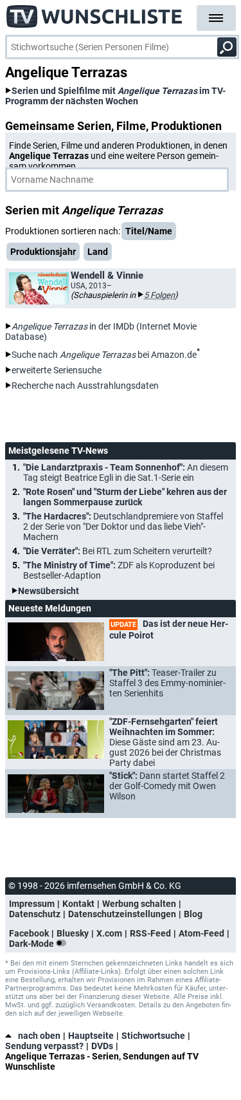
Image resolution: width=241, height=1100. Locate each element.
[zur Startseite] (95, 13)
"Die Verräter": (117, 551)
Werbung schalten (139, 904)
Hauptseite (91, 1035)
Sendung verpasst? (44, 1046)
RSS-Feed (150, 933)
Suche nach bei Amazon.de (104, 355)
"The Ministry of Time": (119, 570)
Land (97, 252)
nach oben (39, 1035)
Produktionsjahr (43, 252)
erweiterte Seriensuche (57, 370)
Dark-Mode (32, 943)
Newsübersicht (48, 591)
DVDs (102, 1046)
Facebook (29, 933)
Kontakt (78, 904)
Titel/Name (148, 231)
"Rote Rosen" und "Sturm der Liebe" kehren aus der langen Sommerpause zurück (125, 497)
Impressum (32, 904)
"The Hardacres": (123, 526)
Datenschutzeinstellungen (122, 914)
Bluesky (73, 933)
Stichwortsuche (153, 1035)
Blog (193, 914)
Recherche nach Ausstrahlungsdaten (85, 385)
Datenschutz (34, 914)
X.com (109, 933)
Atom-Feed (201, 933)
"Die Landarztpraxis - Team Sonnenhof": (125, 472)
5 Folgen (159, 295)
